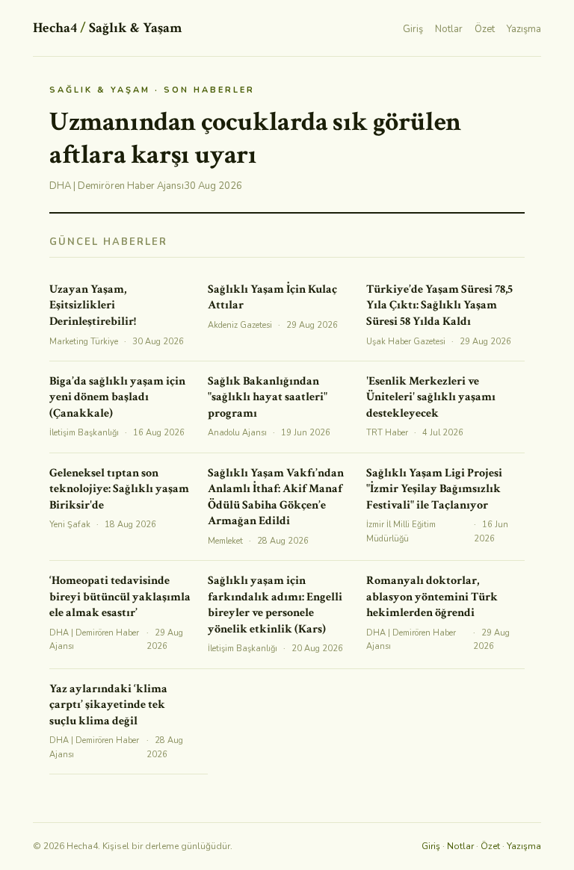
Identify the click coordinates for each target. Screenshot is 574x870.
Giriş (413, 29)
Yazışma (524, 29)
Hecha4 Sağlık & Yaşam (107, 28)
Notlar (449, 29)
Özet (485, 29)
